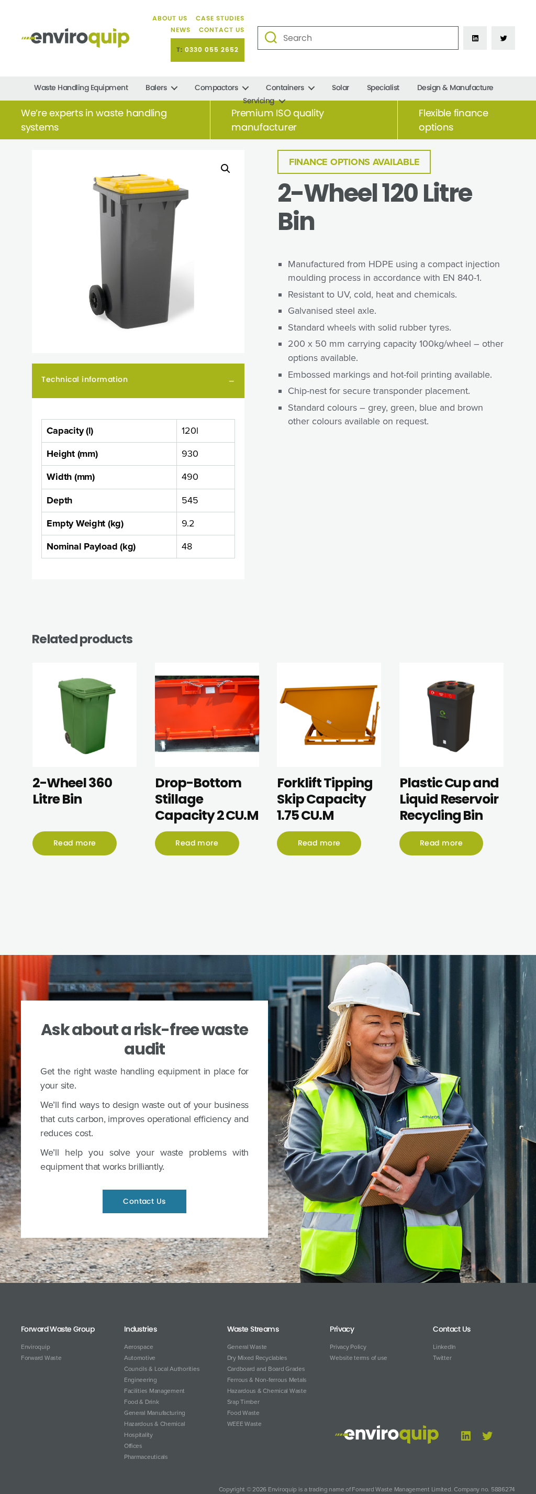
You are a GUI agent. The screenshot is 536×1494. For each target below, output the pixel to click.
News (181, 30)
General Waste (247, 1346)
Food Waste (243, 1412)
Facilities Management (154, 1390)
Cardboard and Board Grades (266, 1368)
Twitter (442, 1357)
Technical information (84, 379)
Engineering (140, 1379)
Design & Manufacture (455, 87)
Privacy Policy (348, 1346)
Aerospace (138, 1346)
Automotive (139, 1357)
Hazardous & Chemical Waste (267, 1390)
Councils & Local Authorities (161, 1368)
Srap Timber (243, 1401)
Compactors (216, 87)
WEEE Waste (244, 1423)
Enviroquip (35, 1346)
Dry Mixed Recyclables (257, 1357)
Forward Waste (41, 1357)
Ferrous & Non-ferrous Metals (267, 1379)
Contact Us (221, 30)
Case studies (220, 18)
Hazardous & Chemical (154, 1423)
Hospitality (138, 1434)
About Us (169, 18)
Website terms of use (358, 1357)
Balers (156, 87)
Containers (285, 87)
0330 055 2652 (212, 49)
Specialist (383, 87)
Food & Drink (141, 1401)
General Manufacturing (154, 1412)
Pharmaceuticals (146, 1456)
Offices (133, 1445)
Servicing (258, 100)
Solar (340, 87)
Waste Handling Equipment (81, 87)
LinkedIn (444, 1346)
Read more (74, 843)
